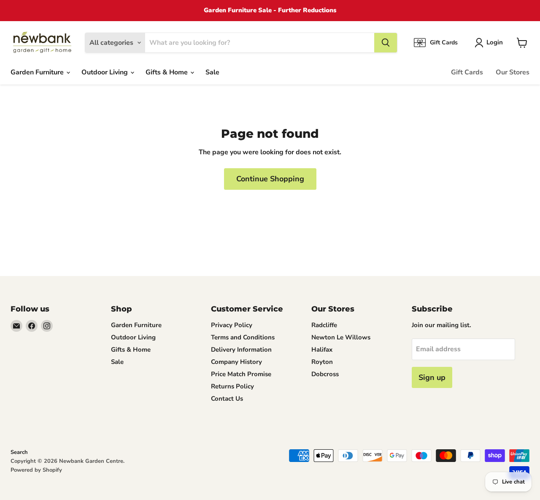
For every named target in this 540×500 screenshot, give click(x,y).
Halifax (321, 349)
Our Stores (512, 72)
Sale (212, 72)
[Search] (385, 42)
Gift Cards (467, 72)
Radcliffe (324, 325)
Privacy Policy (231, 325)
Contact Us (227, 398)
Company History (236, 362)
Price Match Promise (241, 374)
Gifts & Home (167, 72)
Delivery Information (241, 349)
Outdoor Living (105, 72)
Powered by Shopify (36, 470)
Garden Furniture (38, 72)
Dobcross (325, 374)
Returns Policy (232, 386)
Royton (322, 362)
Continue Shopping (270, 179)
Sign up (432, 377)
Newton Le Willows (340, 337)
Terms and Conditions (243, 337)
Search (19, 452)
